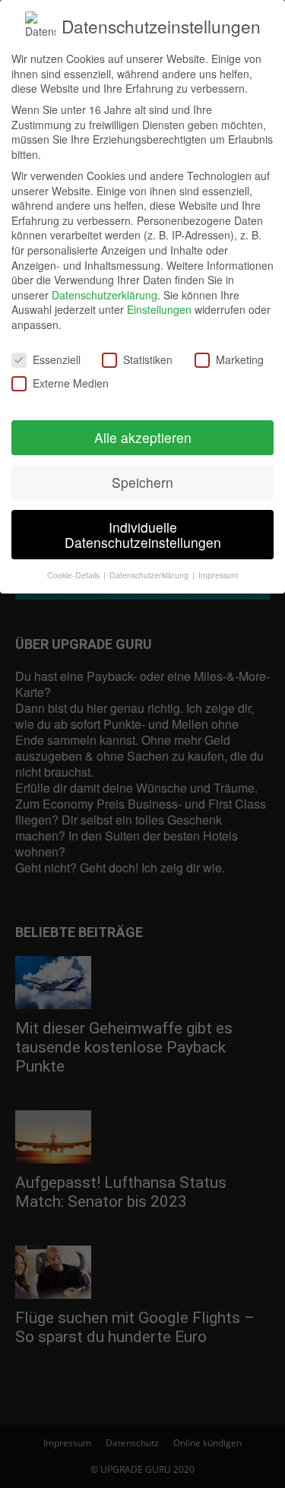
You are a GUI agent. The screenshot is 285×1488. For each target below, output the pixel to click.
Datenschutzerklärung (104, 294)
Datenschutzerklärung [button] (150, 575)
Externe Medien (71, 383)
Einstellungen (159, 309)
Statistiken (148, 360)
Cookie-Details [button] (74, 575)
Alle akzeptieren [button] (143, 437)
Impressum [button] (218, 575)
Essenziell (57, 360)
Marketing (240, 360)
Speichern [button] (142, 482)
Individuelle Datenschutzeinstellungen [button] (143, 535)
